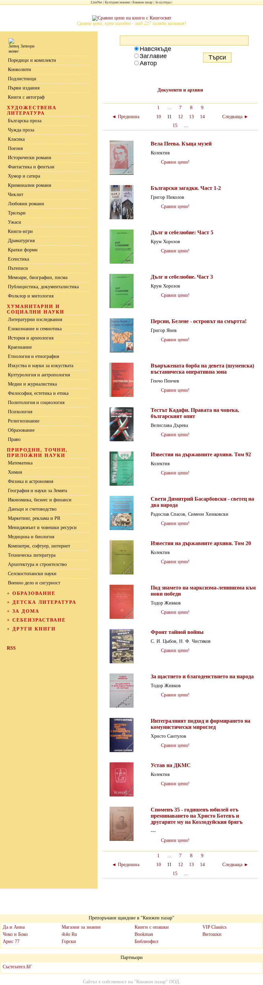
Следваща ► (235, 116)
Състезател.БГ (17, 966)
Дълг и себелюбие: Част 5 (182, 232)
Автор (148, 63)
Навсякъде (155, 48)
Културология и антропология (39, 374)
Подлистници (22, 78)
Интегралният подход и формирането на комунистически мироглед (200, 724)
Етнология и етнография (33, 356)
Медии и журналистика (32, 384)
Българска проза (24, 120)
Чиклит (15, 194)
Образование (21, 430)
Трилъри (17, 213)
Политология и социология (36, 402)
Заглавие (153, 56)
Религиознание (23, 421)
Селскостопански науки (32, 573)
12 (180, 116)
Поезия (15, 148)
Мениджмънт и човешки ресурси (42, 527)
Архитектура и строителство (37, 564)
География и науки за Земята (37, 490)
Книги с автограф (26, 97)
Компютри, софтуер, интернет (39, 546)
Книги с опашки (152, 927)
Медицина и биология (31, 536)
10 (158, 116)
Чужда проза (21, 130)
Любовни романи (26, 203)
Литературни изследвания (35, 319)
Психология (20, 411)
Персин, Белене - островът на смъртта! (199, 321)
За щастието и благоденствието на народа (202, 676)
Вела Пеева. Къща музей (181, 144)
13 (191, 116)
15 (175, 125)
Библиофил (146, 941)
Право (14, 439)
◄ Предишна (125, 116)
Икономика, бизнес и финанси (40, 499)
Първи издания (23, 88)
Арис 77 (11, 941)
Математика (20, 463)
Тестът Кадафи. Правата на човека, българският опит (195, 413)
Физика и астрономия (30, 481)
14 (202, 116)
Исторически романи (29, 157)
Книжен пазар (142, 2)
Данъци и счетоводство (32, 509)
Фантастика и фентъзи (31, 166)
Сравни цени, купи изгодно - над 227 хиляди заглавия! (131, 23)
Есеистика (18, 259)
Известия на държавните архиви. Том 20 (201, 543)
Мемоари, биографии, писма (37, 277)
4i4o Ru (69, 934)
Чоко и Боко (15, 934)
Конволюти (19, 69)
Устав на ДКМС (171, 765)
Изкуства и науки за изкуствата (40, 365)
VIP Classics (214, 927)
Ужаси (14, 222)
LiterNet (96, 2)
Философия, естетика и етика (38, 393)
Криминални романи (29, 185)
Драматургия (21, 240)
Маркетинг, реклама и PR (34, 518)
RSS (11, 648)
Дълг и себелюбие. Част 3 (182, 277)
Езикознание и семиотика (35, 328)
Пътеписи (18, 268)
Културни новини (117, 2)
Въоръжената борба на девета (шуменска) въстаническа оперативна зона (202, 369)
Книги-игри (20, 231)
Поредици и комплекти (32, 60)
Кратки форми (23, 249)
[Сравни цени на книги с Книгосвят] (131, 18)
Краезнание (20, 347)
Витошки (212, 934)
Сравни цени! (175, 162)
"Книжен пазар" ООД (156, 981)
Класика (16, 139)
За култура (163, 2)
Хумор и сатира (24, 176)
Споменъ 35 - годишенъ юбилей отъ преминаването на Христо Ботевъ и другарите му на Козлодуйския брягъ (196, 816)
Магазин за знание (81, 927)
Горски (69, 941)
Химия (15, 472)
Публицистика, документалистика (43, 286)
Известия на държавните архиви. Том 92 (201, 454)
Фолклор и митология (30, 296)
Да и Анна (14, 927)
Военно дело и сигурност (34, 582)
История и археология (30, 338)
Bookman (144, 934)
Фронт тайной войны (177, 632)
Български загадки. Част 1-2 (186, 188)
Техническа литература (31, 555)
